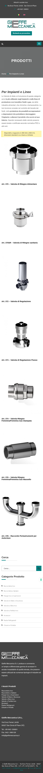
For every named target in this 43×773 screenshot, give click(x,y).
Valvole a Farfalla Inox (11, 610)
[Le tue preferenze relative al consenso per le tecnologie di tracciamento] (41, 580)
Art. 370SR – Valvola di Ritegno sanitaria (20, 243)
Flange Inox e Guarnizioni (12, 596)
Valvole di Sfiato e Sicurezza (13, 601)
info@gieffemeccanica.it (10, 735)
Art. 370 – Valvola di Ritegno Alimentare (19, 184)
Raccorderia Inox (9, 586)
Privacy (31, 768)
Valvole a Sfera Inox (10, 606)
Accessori (7, 615)
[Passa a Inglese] (24, 14)
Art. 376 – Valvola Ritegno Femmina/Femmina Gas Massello (16, 478)
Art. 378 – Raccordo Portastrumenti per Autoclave (19, 537)
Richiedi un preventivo (21, 33)
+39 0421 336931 (23, 9)
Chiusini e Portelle (10, 625)
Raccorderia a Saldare (11, 591)
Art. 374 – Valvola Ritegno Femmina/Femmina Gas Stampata (17, 420)
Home (4, 74)
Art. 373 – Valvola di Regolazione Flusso (19, 360)
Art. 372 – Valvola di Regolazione (16, 301)
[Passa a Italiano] (19, 14)
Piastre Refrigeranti (10, 620)
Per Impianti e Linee (16, 74)
